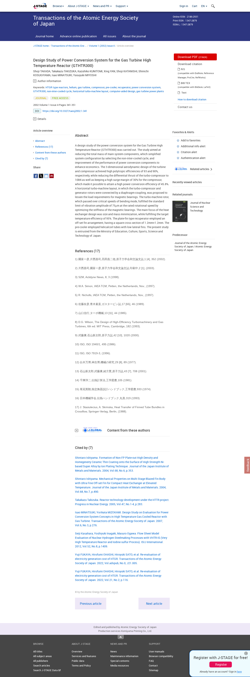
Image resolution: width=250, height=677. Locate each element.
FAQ (151, 661)
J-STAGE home (41, 45)
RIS (183, 69)
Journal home (44, 36)
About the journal (134, 36)
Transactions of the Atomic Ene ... (69, 45)
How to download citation (192, 99)
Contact (153, 665)
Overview (77, 651)
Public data (78, 661)
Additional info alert (193, 146)
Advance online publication (78, 36)
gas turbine (84, 87)
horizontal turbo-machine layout (90, 91)
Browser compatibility (161, 656)
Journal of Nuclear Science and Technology (200, 206)
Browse (57, 6)
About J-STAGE (77, 6)
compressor (97, 87)
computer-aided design (122, 91)
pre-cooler (111, 87)
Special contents (119, 661)
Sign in (183, 6)
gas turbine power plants (150, 91)
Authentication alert (193, 158)
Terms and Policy (81, 665)
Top (121, 637)
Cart (194, 6)
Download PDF (192, 57)
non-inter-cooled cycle (59, 91)
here (239, 671)
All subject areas (42, 656)
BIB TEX (185, 83)
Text (184, 92)
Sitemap (153, 670)
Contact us (185, 107)
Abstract (40, 141)
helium (73, 87)
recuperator (124, 87)
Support (121, 6)
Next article (154, 603)
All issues (109, 36)
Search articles (41, 665)
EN (203, 6)
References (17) (44, 146)
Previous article (90, 603)
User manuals (156, 651)
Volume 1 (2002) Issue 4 (102, 45)
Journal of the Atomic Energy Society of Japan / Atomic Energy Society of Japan (193, 246)
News (113, 651)
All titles (37, 651)
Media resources (119, 665)
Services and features (84, 656)
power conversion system (146, 87)
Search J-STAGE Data (45, 670)
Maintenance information (124, 656)
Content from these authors (50, 152)
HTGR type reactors (57, 87)
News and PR (101, 6)
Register (221, 664)
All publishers (40, 661)
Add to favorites (190, 140)
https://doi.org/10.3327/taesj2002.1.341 (65, 111)
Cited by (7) (41, 158)
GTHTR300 (39, 91)
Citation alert (189, 152)
